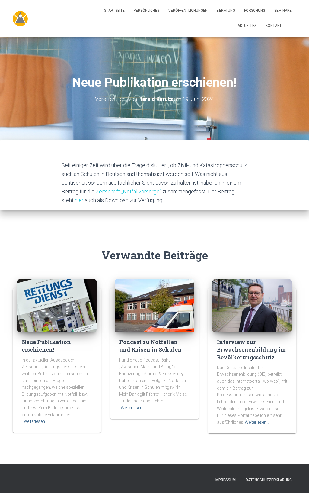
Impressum (225, 480)
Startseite (114, 10)
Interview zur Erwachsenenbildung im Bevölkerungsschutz (251, 349)
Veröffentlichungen (188, 10)
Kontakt (274, 26)
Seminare (283, 10)
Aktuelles (246, 26)
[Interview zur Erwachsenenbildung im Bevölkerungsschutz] (252, 305)
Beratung (226, 10)
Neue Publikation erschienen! (46, 345)
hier (80, 200)
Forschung (254, 10)
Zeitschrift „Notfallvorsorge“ (129, 191)
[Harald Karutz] (20, 18)
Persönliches (146, 10)
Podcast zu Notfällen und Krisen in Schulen (150, 345)
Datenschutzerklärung (269, 480)
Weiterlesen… (35, 421)
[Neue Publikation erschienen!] (57, 305)
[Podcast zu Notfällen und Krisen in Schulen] (154, 305)
